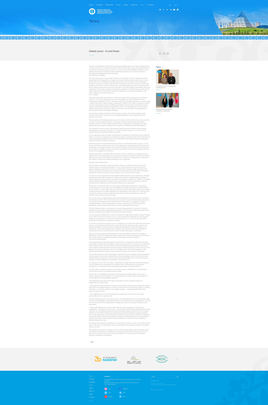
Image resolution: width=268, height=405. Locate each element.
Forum (118, 5)
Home (91, 5)
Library (125, 5)
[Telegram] (170, 9)
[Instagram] (160, 9)
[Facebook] (163, 9)
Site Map (91, 400)
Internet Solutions (160, 389)
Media (142, 5)
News (158, 67)
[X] (167, 9)
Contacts (150, 5)
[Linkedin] (177, 9)
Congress (99, 5)
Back (92, 342)
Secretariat (109, 5)
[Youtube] (174, 9)
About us (134, 5)
